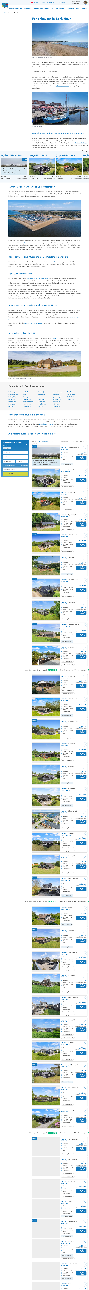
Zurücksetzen (24, 465)
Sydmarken (56, 404)
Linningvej (41, 392)
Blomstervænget (13, 394)
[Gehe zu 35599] (60, 1095)
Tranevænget (56, 406)
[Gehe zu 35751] (60, 588)
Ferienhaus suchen (15, 8)
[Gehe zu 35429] (60, 887)
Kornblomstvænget (28, 402)
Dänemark (27, 8)
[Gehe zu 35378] (60, 1118)
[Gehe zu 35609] (60, 478)
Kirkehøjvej (26, 397)
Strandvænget (57, 399)
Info (52, 8)
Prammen (40, 406)
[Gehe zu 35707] (60, 983)
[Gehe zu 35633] (60, 655)
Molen (39, 397)
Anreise (8, 452)
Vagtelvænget (71, 394)
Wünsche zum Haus (10, 465)
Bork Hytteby (12, 397)
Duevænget (11, 399)
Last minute (70, 8)
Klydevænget (27, 399)
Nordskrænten (42, 404)
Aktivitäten (60, 8)
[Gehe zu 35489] (60, 565)
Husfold (25, 392)
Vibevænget (70, 399)
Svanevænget (56, 402)
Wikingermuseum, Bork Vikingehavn (37, 279)
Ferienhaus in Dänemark (62, 86)
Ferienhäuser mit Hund (41, 8)
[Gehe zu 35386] (60, 842)
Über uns (85, 8)
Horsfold (10, 406)
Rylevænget (56, 394)
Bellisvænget (12, 392)
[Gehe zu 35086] (60, 752)
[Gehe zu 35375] (60, 797)
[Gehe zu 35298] (60, 1237)
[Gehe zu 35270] (60, 633)
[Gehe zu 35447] (60, 1192)
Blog (77, 8)
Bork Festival (57, 262)
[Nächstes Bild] (87, 151)
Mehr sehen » (83, 457)
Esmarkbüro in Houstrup (46, 424)
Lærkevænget (27, 406)
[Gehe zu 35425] (60, 938)
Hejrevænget (12, 404)
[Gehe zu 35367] (60, 707)
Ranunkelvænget (57, 392)
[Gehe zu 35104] (60, 916)
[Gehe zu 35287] (60, 1215)
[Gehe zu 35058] (60, 819)
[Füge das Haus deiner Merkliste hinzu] (85, 448)
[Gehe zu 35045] (60, 961)
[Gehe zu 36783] (60, 1073)
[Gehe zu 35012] (60, 774)
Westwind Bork (23, 243)
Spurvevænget (57, 397)
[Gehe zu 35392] (60, 1028)
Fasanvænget (12, 402)
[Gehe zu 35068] (60, 610)
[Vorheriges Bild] (83, 151)
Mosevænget (41, 399)
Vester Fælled (71, 397)
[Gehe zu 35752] (60, 455)
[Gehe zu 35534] (60, 729)
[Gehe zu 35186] (60, 522)
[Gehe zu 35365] (60, 1170)
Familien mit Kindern (81, 143)
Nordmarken (41, 402)
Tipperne (53, 338)
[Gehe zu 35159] (60, 543)
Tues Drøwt (70, 392)
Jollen (24, 394)
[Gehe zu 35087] (60, 1006)
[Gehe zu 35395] (60, 864)
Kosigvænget (27, 404)
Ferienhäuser (15, 474)
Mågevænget (41, 394)
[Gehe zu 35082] (60, 1259)
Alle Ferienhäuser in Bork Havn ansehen (45, 71)
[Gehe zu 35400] (60, 500)
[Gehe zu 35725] (60, 1147)
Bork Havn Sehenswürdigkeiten (33, 323)
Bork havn (6, 448)
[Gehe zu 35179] (60, 1051)
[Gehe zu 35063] (60, 684)
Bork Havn (16, 13)
